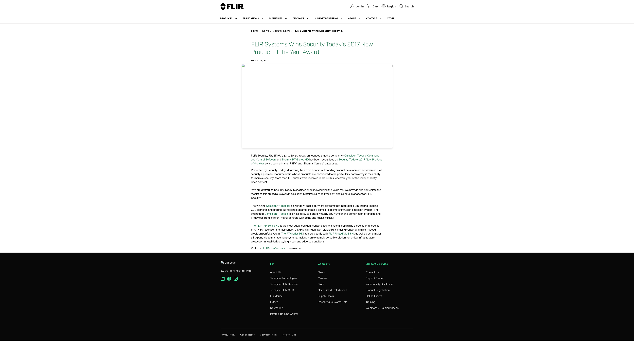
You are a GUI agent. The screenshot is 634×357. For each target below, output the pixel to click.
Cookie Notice (247, 334)
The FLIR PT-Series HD (265, 225)
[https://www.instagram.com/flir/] (236, 279)
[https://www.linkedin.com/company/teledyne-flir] (223, 279)
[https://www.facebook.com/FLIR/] (229, 279)
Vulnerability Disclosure (379, 284)
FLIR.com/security (274, 248)
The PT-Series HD (292, 233)
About (352, 18)
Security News (281, 30)
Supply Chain (326, 296)
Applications (251, 18)
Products (226, 18)
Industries (275, 18)
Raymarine (276, 308)
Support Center (375, 278)
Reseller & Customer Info (332, 302)
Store (390, 18)
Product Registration (378, 290)
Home (254, 30)
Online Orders (374, 296)
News (265, 30)
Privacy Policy (228, 334)
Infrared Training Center (284, 314)
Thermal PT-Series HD (295, 159)
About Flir (276, 272)
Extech (274, 302)
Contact (371, 18)
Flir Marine (276, 296)
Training (370, 302)
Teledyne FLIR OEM (282, 290)
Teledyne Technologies (283, 278)
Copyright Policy (268, 334)
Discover (298, 18)
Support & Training (326, 18)
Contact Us (372, 272)
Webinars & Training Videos (382, 308)
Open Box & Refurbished (332, 290)
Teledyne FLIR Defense (284, 284)
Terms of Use (289, 334)
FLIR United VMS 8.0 (341, 233)
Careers (322, 278)
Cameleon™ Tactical (278, 205)
